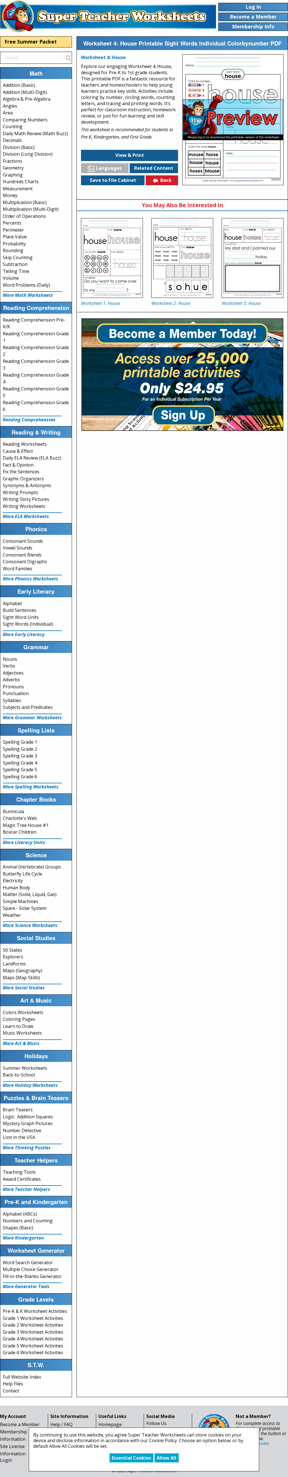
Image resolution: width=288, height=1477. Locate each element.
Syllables (12, 700)
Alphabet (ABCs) (20, 1214)
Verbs (9, 666)
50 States (12, 950)
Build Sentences (19, 610)
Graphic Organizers (23, 479)
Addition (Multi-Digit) (25, 92)
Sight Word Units (21, 617)
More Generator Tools (26, 1286)
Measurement (18, 189)
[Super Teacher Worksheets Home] (108, 16)
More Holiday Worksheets (30, 1085)
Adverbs (11, 680)
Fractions (12, 161)
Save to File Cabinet (113, 180)
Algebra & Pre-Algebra (26, 99)
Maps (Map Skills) (21, 977)
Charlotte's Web (20, 818)
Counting (12, 126)
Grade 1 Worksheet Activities (33, 1318)
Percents (12, 223)
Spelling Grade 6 (20, 776)
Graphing (13, 175)
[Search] (68, 58)
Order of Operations (24, 216)
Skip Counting (18, 257)
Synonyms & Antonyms (27, 485)
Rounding (13, 250)
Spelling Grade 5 (20, 769)
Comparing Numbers (25, 120)
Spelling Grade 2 (20, 749)
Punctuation (16, 693)
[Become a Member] (182, 374)
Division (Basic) (19, 147)
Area (8, 113)
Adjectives (13, 673)
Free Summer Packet (30, 41)
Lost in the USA (19, 1137)
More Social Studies (24, 988)
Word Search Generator (28, 1262)
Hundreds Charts (21, 181)
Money (10, 195)
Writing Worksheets (24, 506)
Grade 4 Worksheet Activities (33, 1339)
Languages (109, 168)
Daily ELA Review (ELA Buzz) (32, 458)
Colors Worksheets (23, 1012)
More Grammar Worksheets (32, 717)
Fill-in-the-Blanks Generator (32, 1276)
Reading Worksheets (25, 444)
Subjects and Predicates (28, 707)
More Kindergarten (23, 1238)
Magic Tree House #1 (26, 825)
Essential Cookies (131, 1458)
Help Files (13, 1384)
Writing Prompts (20, 492)
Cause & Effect (18, 451)
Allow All (166, 1458)
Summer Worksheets (25, 1068)
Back (166, 180)
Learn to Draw (18, 1026)
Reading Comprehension (29, 420)
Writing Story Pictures (26, 499)
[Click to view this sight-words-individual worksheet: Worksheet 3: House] (253, 258)
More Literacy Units (24, 842)
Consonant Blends (22, 555)
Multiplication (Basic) (25, 202)
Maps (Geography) (22, 970)
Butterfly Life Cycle (22, 874)
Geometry (13, 168)
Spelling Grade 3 (20, 756)
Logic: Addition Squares (28, 1117)
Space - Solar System (24, 908)
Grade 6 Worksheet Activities (33, 1352)
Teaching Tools (19, 1172)
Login (6, 1460)
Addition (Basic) (19, 85)
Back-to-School (19, 1075)
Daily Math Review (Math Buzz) (35, 133)
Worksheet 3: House (241, 303)
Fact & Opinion (18, 465)
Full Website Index (22, 1377)
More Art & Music (21, 1043)
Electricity (13, 880)
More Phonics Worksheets (30, 579)
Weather (12, 915)
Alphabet (12, 603)
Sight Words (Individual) (28, 624)
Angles (10, 106)
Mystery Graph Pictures (28, 1123)
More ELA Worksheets (26, 516)
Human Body (16, 888)
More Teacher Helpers (26, 1189)
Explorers (13, 957)
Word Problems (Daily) (26, 285)
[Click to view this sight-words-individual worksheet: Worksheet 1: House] (112, 258)
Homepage (110, 1424)
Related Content (153, 168)
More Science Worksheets (30, 925)
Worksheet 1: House (100, 303)
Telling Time (16, 271)
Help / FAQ (61, 1424)
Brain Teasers (18, 1110)
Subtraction (15, 264)
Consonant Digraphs (25, 561)
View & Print (129, 155)
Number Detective (22, 1130)
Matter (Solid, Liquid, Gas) (30, 894)
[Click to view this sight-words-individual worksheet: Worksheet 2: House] (182, 258)
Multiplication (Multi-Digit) (30, 209)
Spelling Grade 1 (20, 742)
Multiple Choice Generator (30, 1269)
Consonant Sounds (23, 541)
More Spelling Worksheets (30, 787)
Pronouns (13, 687)
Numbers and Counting (28, 1221)
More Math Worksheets (28, 295)
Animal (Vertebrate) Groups (32, 867)
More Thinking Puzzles (27, 1147)
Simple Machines (20, 901)
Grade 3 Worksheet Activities (33, 1332)
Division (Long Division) (28, 154)
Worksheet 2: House (170, 303)
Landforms (14, 964)
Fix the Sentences (21, 472)
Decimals (12, 140)
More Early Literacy (23, 634)
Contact (11, 1391)
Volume (11, 278)
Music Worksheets (22, 1033)
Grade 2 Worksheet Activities (33, 1325)
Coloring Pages (19, 1019)
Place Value (15, 237)
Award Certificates (22, 1179)
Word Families (17, 569)
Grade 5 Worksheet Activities (33, 1346)
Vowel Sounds (17, 548)
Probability (14, 244)
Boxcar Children (19, 832)
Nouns (10, 659)
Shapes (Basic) (18, 1228)
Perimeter (13, 230)
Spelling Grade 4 (20, 763)
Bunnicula (13, 811)
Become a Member (20, 1424)
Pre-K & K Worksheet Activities (35, 1311)
